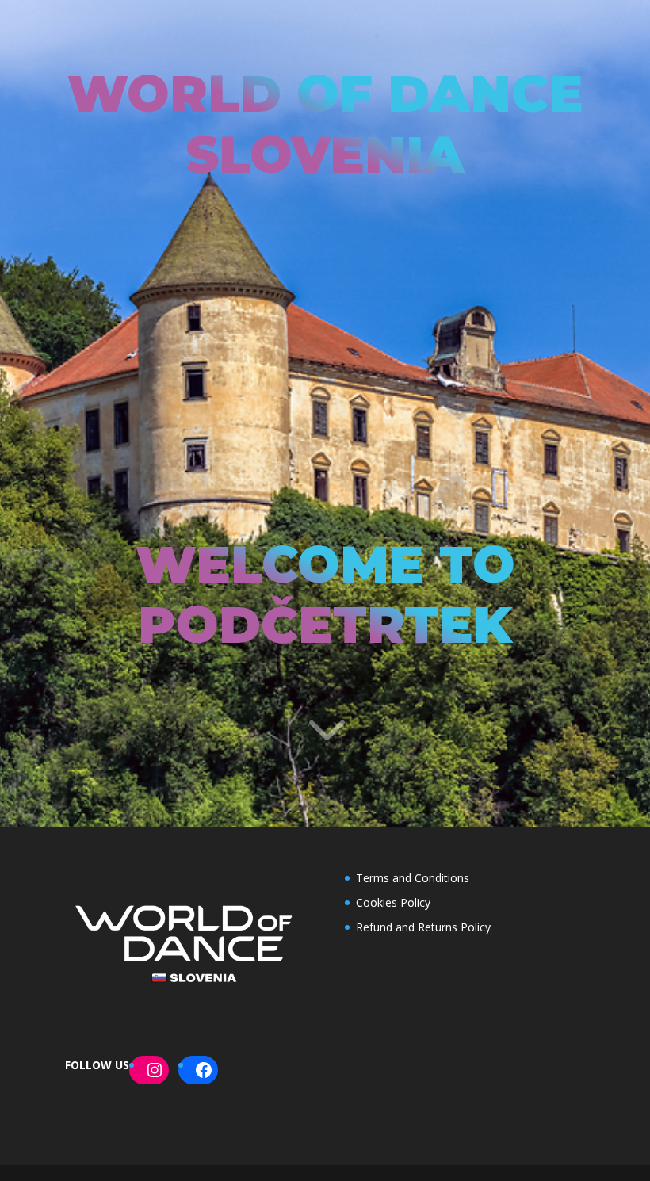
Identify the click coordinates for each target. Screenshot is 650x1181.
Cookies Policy (393, 902)
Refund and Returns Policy (423, 926)
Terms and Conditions (412, 877)
